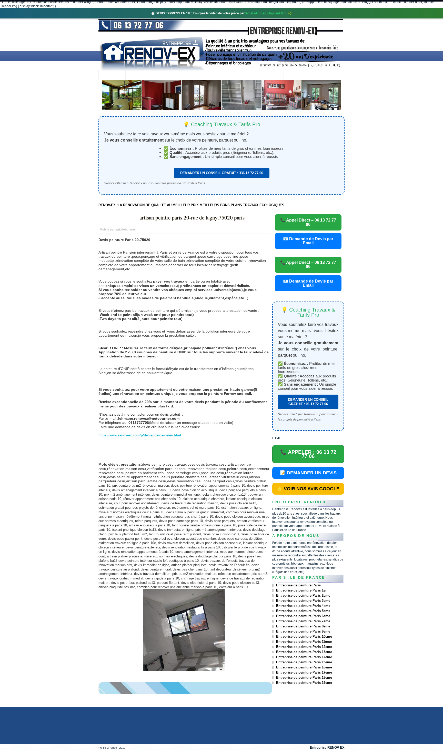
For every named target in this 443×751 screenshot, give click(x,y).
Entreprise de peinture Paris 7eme (303, 621)
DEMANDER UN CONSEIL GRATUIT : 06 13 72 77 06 (308, 402)
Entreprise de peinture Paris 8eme (303, 626)
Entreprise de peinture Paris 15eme (304, 662)
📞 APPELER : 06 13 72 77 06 (308, 454)
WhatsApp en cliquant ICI (265, 13)
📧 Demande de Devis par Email (308, 241)
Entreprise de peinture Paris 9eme (303, 631)
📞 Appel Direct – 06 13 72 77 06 (308, 222)
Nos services (173, 75)
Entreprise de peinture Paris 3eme (303, 601)
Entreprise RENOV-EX (327, 747)
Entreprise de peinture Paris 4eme (303, 606)
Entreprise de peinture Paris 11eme (304, 642)
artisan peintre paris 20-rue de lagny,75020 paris (192, 217)
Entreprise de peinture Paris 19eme (304, 683)
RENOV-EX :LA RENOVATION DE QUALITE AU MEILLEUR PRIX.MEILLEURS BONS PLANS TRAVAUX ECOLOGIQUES (191, 205)
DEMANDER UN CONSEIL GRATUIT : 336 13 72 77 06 (221, 173)
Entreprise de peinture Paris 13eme (304, 652)
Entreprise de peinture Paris (298, 585)
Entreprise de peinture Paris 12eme (304, 647)
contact (297, 75)
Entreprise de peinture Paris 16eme (304, 667)
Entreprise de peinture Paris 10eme (304, 636)
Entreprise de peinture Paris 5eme (303, 611)
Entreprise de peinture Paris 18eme (304, 677)
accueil (112, 75)
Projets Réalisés (214, 75)
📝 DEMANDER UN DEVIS (308, 472)
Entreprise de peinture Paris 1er (301, 590)
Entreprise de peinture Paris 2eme (303, 595)
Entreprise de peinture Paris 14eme (304, 657)
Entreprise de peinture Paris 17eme (304, 672)
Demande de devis (260, 75)
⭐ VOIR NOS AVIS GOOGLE (308, 488)
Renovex (140, 75)
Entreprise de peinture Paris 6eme (303, 616)
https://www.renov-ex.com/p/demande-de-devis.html (139, 435)
